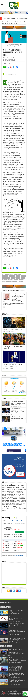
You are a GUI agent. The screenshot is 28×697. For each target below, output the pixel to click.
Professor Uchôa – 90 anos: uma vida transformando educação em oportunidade (17, 660)
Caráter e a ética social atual (12, 330)
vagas (4, 510)
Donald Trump (6, 277)
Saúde (19, 504)
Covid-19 (12, 489)
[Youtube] (17, 591)
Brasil (20, 485)
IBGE (4, 495)
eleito (13, 277)
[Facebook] (11, 591)
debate (18, 276)
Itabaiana (5, 497)
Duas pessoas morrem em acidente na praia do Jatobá (17, 640)
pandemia (10, 500)
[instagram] (19, 591)
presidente (6, 503)
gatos (16, 279)
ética (23, 277)
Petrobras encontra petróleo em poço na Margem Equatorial (16, 667)
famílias (4, 279)
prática (20, 281)
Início (4, 22)
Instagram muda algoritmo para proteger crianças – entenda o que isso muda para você (17, 632)
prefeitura (22, 501)
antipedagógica (9, 274)
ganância (11, 279)
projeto (5, 504)
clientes (5, 487)
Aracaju (9, 485)
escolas (18, 277)
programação (21, 503)
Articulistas (10, 22)
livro (11, 497)
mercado (17, 497)
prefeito (15, 501)
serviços (20, 507)
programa (14, 503)
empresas (19, 491)
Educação (5, 491)
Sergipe (9, 506)
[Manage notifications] (4, 693)
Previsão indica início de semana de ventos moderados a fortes (17, 681)
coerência (12, 276)
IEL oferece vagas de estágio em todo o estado (17, 611)
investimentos (17, 495)
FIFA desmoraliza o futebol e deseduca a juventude (12, 365)
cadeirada (5, 276)
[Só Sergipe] (14, 5)
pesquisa (18, 500)
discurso (24, 276)
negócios (9, 498)
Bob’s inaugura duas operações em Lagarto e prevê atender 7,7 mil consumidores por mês (17, 652)
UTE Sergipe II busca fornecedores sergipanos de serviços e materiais (17, 674)
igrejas (21, 279)
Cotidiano (12, 60)
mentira (4, 281)
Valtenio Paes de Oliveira (10, 58)
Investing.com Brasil (18, 555)
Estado (20, 492)
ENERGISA (14, 492)
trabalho (12, 508)
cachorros (17, 274)
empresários (6, 492)
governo (20, 494)
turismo (18, 508)
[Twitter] (14, 591)
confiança (11, 487)
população (8, 501)
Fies (5, 494)
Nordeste (16, 498)
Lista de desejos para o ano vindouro (16, 624)
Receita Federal (12, 504)
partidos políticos (13, 281)
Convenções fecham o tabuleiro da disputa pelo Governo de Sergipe (18, 403)
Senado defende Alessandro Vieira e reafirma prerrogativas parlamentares (17, 411)
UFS (24, 508)
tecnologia (5, 508)
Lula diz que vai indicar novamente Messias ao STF (18, 417)
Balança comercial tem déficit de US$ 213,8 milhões (16, 618)
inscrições (10, 495)
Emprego (12, 491)
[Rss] (8, 591)
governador (12, 494)
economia (22, 489)
